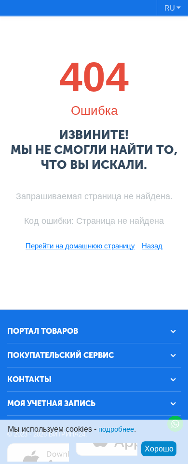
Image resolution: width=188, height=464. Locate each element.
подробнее (116, 429)
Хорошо (159, 449)
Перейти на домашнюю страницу (80, 246)
